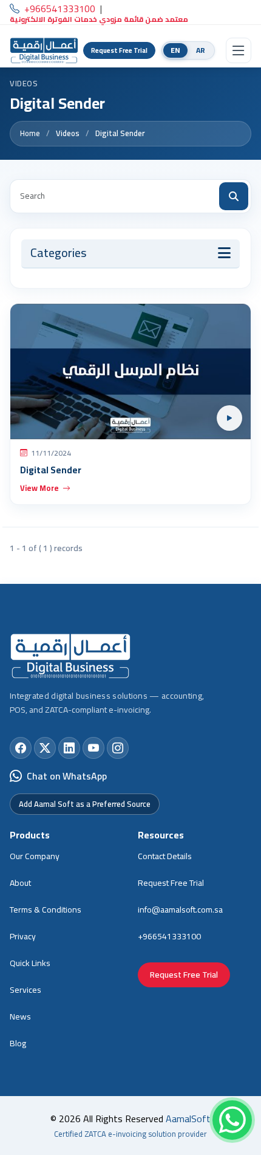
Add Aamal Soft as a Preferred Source (85, 804)
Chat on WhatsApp (67, 776)
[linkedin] (69, 748)
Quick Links (30, 963)
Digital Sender (119, 134)
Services (25, 989)
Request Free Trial (119, 50)
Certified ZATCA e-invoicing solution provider (130, 1133)
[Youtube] (93, 748)
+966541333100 (169, 936)
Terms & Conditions (45, 909)
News (20, 1016)
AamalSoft (188, 1118)
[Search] (233, 196)
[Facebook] (21, 748)
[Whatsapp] (232, 1120)
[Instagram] (118, 748)
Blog (18, 1043)
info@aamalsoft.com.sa (180, 909)
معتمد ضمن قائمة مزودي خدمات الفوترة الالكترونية (99, 19)
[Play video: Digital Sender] (130, 371)
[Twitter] (45, 748)
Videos (68, 134)
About (20, 883)
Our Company (34, 856)
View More (39, 488)
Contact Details (165, 856)
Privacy (23, 936)
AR (201, 50)
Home (30, 134)
